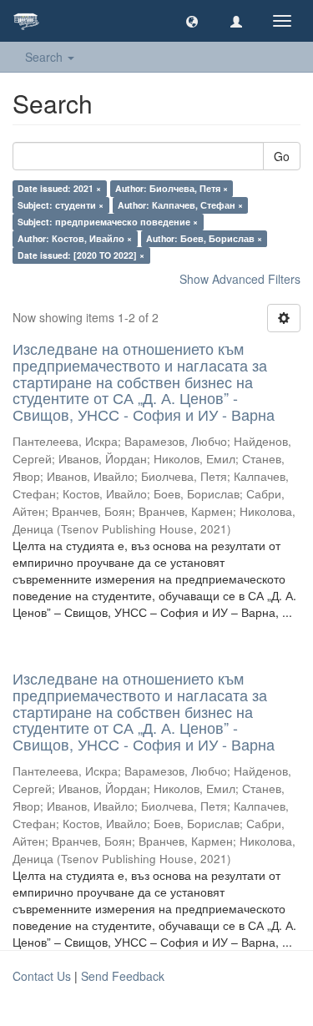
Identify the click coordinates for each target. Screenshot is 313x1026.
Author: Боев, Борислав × (204, 238)
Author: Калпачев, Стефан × (180, 205)
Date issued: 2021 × (59, 188)
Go (282, 156)
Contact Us (42, 976)
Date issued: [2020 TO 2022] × (81, 255)
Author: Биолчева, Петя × (171, 188)
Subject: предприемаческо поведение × (108, 221)
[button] (192, 21)
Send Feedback (122, 976)
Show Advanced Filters (239, 278)
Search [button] (45, 56)
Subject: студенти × (60, 205)
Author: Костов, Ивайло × (75, 238)
